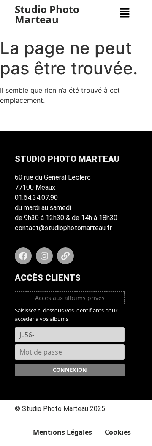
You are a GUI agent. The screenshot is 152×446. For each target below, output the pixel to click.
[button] (124, 13)
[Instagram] (44, 255)
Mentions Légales (62, 432)
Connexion (70, 369)
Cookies (118, 432)
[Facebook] (23, 255)
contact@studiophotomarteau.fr (63, 228)
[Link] (65, 255)
